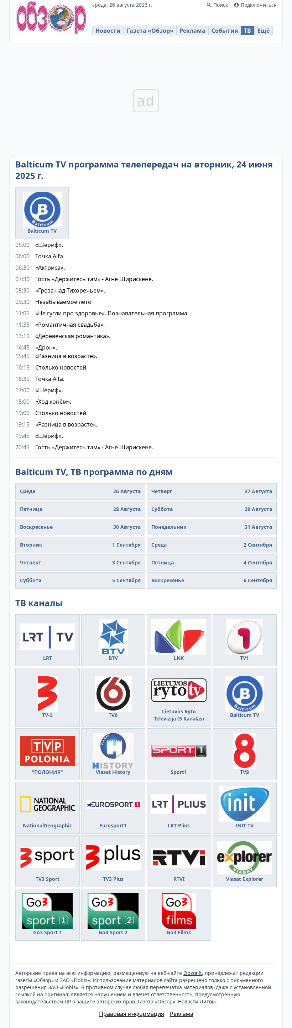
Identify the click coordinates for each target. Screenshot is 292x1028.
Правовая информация (131, 1014)
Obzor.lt (192, 973)
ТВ (247, 31)
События (225, 31)
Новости (108, 31)
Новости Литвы (197, 1001)
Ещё (263, 31)
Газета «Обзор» (150, 31)
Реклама (192, 31)
